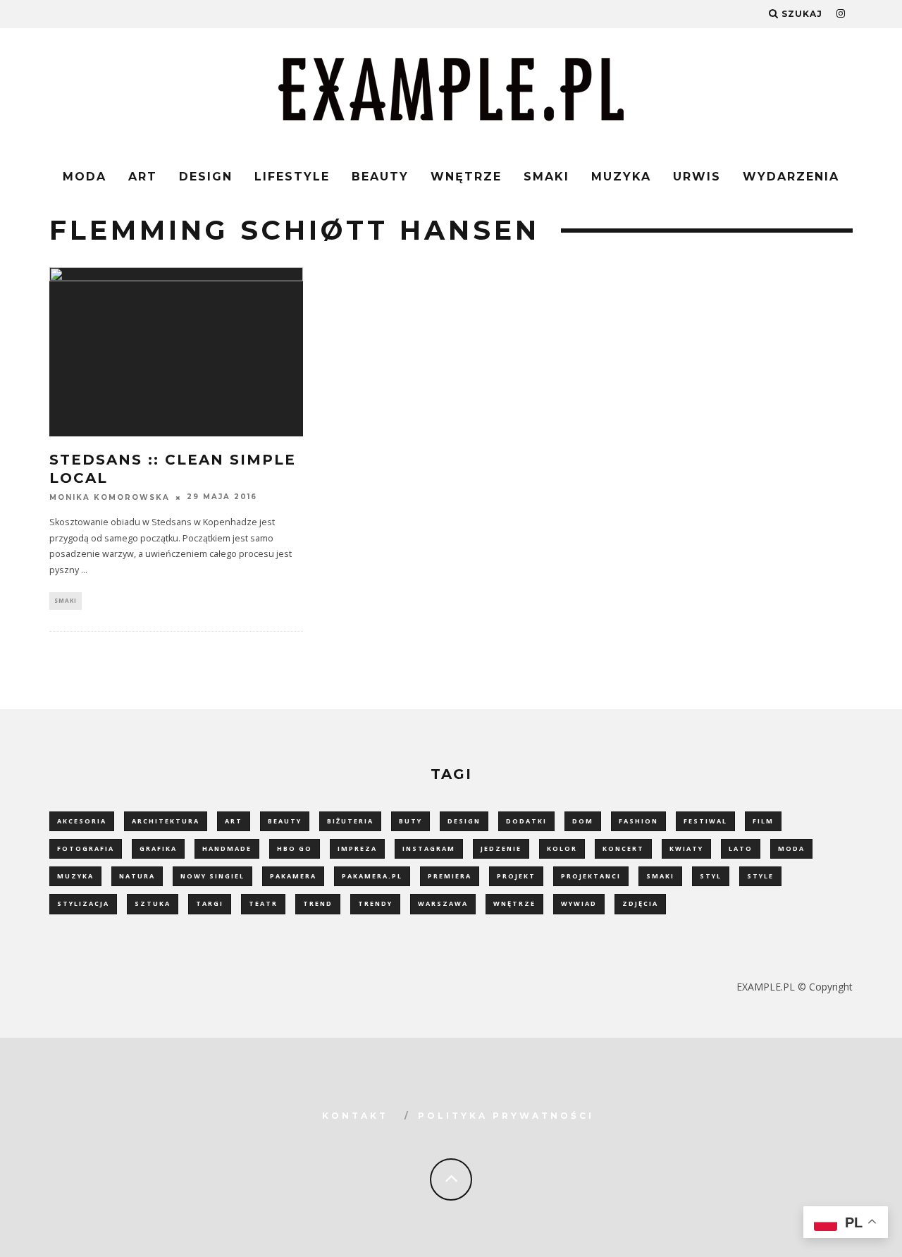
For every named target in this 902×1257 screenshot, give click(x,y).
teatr (263, 903)
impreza (357, 848)
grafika (158, 848)
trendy (375, 903)
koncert (623, 848)
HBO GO (294, 848)
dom (582, 821)
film (763, 821)
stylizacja (83, 903)
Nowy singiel (212, 876)
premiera (449, 876)
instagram (428, 848)
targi (209, 903)
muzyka (75, 876)
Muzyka (621, 176)
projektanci (591, 876)
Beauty (380, 176)
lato (741, 848)
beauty (285, 821)
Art (142, 176)
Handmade (227, 848)
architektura (165, 821)
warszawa (443, 903)
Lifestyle (292, 176)
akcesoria (81, 821)
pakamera (293, 876)
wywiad (579, 903)
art (233, 821)
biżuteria (350, 821)
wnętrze (514, 903)
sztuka (153, 903)
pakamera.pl (372, 876)
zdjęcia (640, 903)
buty (410, 821)
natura (137, 876)
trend (318, 903)
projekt (516, 876)
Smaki (546, 176)
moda (791, 848)
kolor (562, 848)
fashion (638, 821)
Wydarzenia (791, 176)
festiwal (705, 821)
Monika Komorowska (109, 497)
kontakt (355, 1115)
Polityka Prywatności (506, 1115)
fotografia (85, 848)
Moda (84, 176)
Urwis (697, 176)
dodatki (526, 821)
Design (206, 176)
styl (711, 876)
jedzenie (501, 848)
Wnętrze (466, 176)
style (760, 876)
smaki (660, 876)
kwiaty (686, 848)
